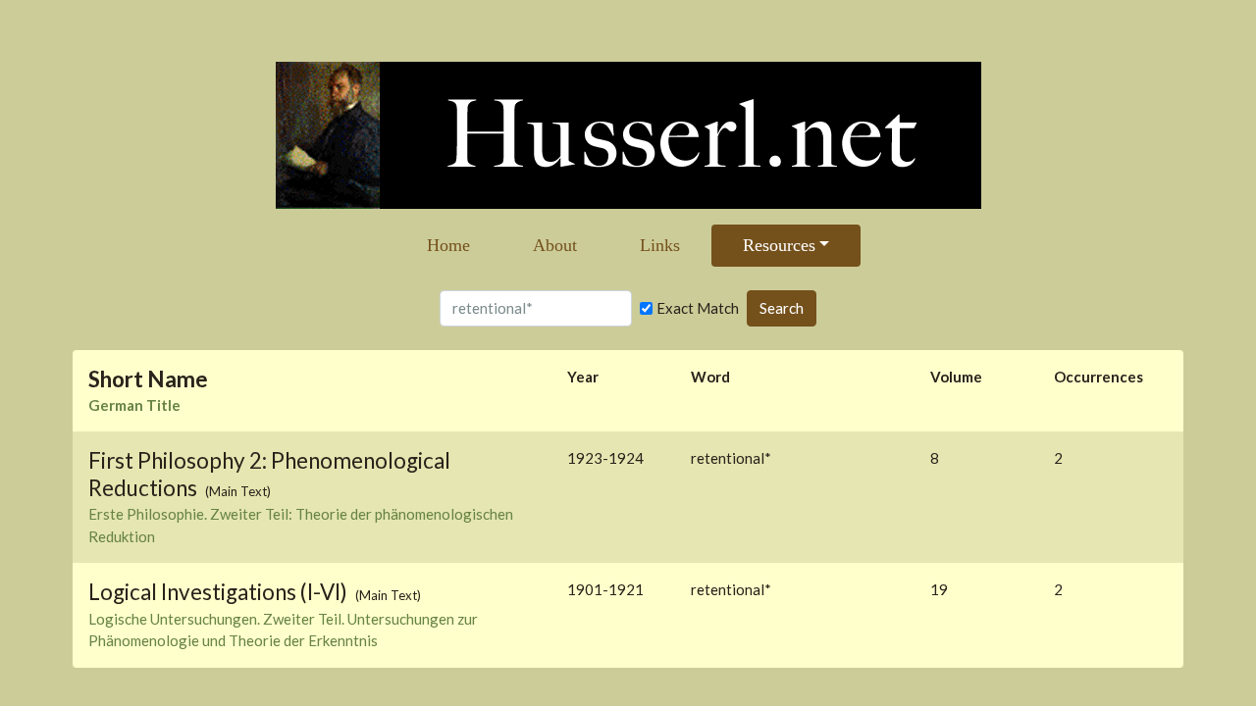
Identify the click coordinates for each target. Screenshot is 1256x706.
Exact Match (697, 308)
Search (781, 308)
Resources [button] (779, 245)
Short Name (148, 379)
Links (660, 245)
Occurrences (1098, 376)
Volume (956, 376)
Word (710, 376)
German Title (134, 405)
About (555, 245)
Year (583, 376)
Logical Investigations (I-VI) (219, 592)
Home (448, 245)
